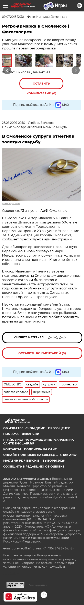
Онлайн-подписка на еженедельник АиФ (39, 455)
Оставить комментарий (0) (41, 85)
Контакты (12, 449)
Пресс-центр (59, 428)
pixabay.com (11, 203)
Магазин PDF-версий (21, 460)
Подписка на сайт (40, 449)
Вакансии (30, 434)
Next (75, 70)
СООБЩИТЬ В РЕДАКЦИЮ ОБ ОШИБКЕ (33, 466)
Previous (6, 70)
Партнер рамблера (38, 585)
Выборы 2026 (53, 460)
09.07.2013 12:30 (13, 17)
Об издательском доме (24, 428)
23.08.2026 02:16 (13, 123)
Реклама (11, 434)
